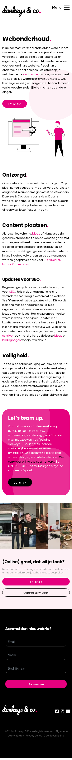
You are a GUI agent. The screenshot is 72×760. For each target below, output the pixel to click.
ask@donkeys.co (51, 466)
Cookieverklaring (54, 735)
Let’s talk (20, 482)
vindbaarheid (32, 74)
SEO (12, 291)
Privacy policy (34, 735)
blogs (36, 233)
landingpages (11, 340)
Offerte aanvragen (36, 592)
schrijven (8, 335)
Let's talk (36, 581)
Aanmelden (36, 684)
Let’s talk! (14, 104)
